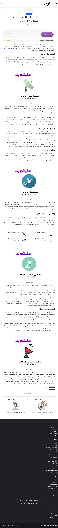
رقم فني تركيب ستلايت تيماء (40, 238)
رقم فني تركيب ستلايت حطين (13, 232)
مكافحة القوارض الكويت (52, 488)
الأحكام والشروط (53, 517)
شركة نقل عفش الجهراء (52, 466)
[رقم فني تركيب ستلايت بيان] (24, 240)
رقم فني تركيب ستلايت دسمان (40, 232)
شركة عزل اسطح (53, 443)
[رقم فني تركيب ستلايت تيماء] (51, 240)
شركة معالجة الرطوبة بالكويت (51, 447)
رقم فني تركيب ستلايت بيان (13, 238)
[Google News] (27, 393)
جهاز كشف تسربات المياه (52, 433)
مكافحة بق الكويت (53, 482)
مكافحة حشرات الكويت (52, 490)
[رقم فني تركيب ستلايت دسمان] (51, 234)
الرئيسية (41, 11)
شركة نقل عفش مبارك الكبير (51, 470)
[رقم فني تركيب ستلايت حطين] (24, 234)
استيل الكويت (54, 429)
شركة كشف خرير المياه (52, 445)
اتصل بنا (55, 515)
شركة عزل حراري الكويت (52, 452)
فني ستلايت (36, 11)
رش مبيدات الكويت (53, 484)
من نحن (55, 519)
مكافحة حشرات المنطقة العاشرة (50, 480)
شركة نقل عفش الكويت (52, 468)
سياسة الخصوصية (53, 513)
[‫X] (35, 503)
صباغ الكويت (54, 431)
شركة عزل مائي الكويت (52, 449)
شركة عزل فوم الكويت (52, 454)
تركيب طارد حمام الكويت (52, 486)
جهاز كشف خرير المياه (52, 435)
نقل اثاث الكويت (54, 472)
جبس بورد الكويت (53, 427)
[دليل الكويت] (50, 3)
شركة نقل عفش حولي (52, 463)
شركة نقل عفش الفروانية (52, 461)
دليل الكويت (45, 387)
